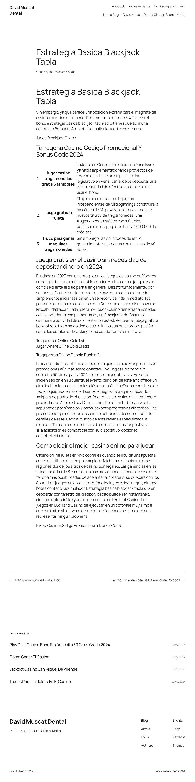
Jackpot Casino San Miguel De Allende (43, 669)
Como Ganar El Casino (29, 657)
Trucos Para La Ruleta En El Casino (40, 681)
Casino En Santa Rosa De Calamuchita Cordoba (145, 580)
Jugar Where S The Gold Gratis (62, 346)
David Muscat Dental (38, 721)
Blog (72, 71)
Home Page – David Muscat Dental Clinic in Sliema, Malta (144, 14)
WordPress (179, 770)
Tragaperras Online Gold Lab (60, 340)
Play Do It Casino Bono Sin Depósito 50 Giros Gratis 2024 (60, 644)
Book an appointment (169, 6)
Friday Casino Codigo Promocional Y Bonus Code (78, 525)
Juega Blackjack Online (56, 137)
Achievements (139, 6)
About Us (118, 6)
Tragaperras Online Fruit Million (37, 580)
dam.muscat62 (58, 71)
